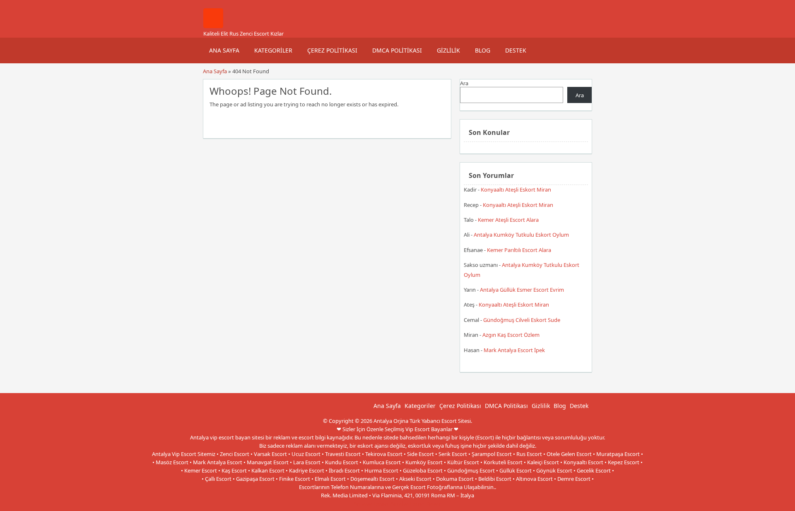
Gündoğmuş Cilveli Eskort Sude (521, 320)
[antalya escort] (213, 26)
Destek (515, 50)
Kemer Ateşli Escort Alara (508, 219)
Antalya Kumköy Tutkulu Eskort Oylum (521, 234)
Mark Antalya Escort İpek (514, 350)
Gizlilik (448, 50)
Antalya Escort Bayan (416, 503)
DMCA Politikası (397, 50)
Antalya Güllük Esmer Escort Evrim (522, 289)
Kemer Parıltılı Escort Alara (519, 250)
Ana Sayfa (224, 50)
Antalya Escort (371, 503)
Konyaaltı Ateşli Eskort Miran (516, 189)
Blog (482, 50)
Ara (464, 83)
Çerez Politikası (332, 50)
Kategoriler (273, 50)
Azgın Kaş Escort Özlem (511, 334)
